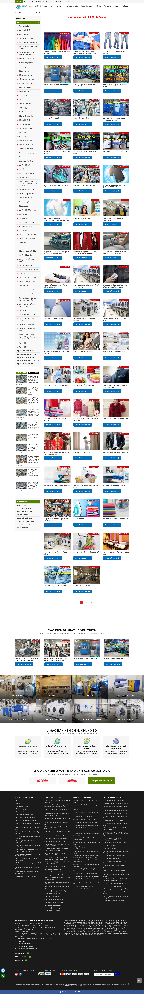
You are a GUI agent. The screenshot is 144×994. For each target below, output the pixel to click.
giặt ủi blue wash (109, 930)
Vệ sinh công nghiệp (22, 809)
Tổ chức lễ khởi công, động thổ (97, 927)
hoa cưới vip (79, 930)
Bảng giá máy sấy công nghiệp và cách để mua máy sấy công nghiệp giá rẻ (56, 805)
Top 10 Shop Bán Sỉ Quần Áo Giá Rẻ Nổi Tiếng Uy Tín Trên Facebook (28, 850)
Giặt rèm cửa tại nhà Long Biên (25, 817)
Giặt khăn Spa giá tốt (110, 848)
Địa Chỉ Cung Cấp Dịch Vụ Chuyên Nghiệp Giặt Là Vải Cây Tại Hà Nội (55, 858)
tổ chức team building (89, 928)
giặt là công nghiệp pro (113, 928)
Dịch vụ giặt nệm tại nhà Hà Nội (55, 841)
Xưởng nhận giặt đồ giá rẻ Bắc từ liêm (86, 830)
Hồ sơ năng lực (59, 1)
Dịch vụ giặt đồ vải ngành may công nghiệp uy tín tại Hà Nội (114, 839)
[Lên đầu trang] (139, 980)
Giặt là (38, 6)
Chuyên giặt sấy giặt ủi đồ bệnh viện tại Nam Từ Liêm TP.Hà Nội (56, 814)
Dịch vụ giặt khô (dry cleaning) (54, 905)
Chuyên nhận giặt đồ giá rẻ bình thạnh (116, 803)
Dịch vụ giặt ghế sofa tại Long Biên (26, 820)
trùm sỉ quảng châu (81, 920)
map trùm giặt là (78, 931)
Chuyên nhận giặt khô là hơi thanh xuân (86, 889)
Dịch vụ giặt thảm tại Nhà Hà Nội (55, 835)
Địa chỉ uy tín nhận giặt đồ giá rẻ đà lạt (86, 825)
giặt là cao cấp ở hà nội (91, 931)
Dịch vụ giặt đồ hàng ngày (53, 910)
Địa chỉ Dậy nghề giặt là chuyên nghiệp (116, 889)
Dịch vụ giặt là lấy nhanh (52, 896)
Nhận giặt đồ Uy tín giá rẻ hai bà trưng (86, 828)
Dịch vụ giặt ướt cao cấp (52, 908)
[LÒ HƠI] (90, 687)
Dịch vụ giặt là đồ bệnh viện (53, 869)
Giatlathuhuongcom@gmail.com (42, 1)
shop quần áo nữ (93, 920)
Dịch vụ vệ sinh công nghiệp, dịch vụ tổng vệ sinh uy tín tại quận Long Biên (114, 871)
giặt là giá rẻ (87, 930)
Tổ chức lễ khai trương (99, 925)
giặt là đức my (68, 931)
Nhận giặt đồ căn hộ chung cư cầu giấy (86, 876)
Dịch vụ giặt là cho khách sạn (54, 902)
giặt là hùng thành (97, 930)
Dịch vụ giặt (48, 6)
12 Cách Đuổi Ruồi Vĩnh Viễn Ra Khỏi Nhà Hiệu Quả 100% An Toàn (115, 879)
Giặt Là (18, 803)
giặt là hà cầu (124, 933)
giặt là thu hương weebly (76, 933)
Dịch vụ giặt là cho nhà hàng (54, 899)
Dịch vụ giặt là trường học (112, 858)
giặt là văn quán (88, 934)
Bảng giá (60, 6)
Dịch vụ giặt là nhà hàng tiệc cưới (114, 855)
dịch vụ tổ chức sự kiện (77, 922)
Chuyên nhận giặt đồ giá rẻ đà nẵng (85, 805)
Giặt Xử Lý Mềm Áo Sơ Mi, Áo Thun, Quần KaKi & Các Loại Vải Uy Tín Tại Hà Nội (115, 833)
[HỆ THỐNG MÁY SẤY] (54, 711)
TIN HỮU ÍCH (33, 373)
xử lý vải (126, 930)
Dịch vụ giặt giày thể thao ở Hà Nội (56, 875)
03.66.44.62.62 (28, 946)
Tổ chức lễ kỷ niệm (81, 927)
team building (101, 928)
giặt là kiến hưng (69, 934)
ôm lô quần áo (110, 920)
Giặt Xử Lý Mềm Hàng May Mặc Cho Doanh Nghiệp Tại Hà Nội (56, 849)
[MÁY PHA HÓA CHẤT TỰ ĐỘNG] (90, 711)
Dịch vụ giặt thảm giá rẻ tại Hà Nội (55, 891)
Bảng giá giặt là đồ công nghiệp (55, 866)
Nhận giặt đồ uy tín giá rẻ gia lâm (84, 879)
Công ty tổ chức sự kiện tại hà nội (76, 923)
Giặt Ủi (125, 6)
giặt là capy (97, 934)
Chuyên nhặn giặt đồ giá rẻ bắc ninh (85, 819)
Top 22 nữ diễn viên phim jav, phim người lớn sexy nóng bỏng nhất (26, 876)
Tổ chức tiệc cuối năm (114, 925)
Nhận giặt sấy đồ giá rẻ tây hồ (83, 886)
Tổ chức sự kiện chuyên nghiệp (112, 923)
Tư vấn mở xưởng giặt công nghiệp (115, 883)
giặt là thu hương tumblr (107, 931)
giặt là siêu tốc (89, 933)
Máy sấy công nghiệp (22, 806)
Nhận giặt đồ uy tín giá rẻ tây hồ (84, 816)
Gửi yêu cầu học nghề (101, 780)
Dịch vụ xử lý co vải (110, 845)
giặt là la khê (79, 934)
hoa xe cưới (70, 930)
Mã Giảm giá (70, 1)
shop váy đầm (71, 928)
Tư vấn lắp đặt (72, 6)
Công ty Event (105, 922)
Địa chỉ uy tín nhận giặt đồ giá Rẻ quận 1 (116, 813)
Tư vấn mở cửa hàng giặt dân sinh (114, 886)
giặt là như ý (119, 930)
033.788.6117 (28, 943)
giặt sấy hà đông (114, 933)
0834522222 (3, 970)
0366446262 (21, 941)
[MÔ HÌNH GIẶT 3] (18, 687)
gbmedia (79, 928)
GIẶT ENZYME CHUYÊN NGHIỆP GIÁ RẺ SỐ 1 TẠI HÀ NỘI (56, 853)
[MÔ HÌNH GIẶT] (54, 687)
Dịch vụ (117, 6)
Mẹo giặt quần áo (21, 812)
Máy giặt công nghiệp (104, 6)
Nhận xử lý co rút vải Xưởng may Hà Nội (57, 872)
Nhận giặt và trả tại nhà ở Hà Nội (114, 900)
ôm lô (67, 922)
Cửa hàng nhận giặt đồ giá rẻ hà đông (116, 810)
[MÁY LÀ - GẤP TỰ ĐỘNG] (18, 711)
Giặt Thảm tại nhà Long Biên (25, 814)
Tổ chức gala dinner (114, 927)
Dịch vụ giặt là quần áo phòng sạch (115, 842)
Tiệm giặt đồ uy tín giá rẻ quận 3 (114, 820)
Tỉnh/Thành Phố (86, 6)
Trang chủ (19, 1)
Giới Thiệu (27, 1)
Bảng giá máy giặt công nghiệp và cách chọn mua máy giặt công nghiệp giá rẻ (86, 856)
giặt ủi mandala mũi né (101, 933)
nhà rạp (102, 920)
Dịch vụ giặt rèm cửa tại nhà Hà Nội (56, 838)
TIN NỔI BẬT (22, 373)
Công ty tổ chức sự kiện (92, 922)
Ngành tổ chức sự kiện (95, 923)
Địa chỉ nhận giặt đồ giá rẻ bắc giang (85, 822)
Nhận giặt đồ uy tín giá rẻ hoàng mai (85, 873)
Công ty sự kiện (87, 925)
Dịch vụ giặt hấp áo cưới (52, 893)
